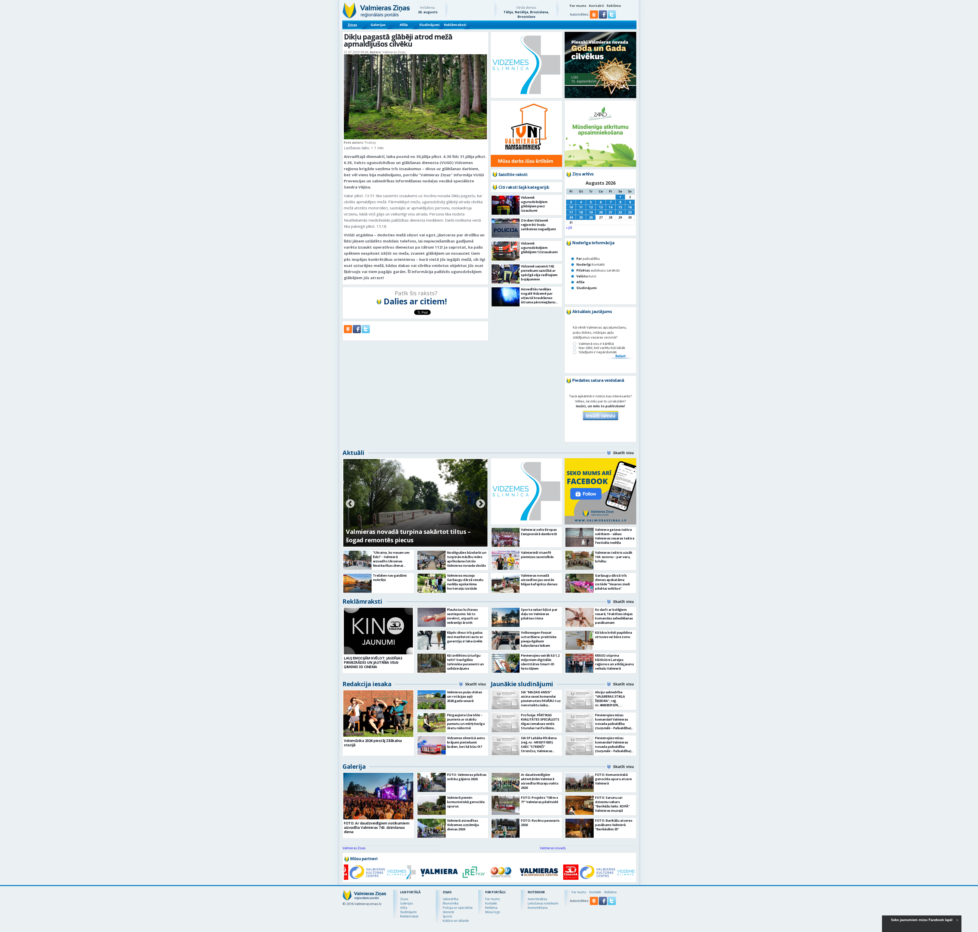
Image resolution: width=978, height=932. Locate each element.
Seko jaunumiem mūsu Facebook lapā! (922, 920)
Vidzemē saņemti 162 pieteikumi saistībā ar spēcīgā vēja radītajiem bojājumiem (539, 272)
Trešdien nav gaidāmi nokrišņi (390, 577)
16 (630, 207)
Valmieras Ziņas (354, 848)
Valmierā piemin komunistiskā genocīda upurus (466, 801)
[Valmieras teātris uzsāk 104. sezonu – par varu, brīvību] (579, 560)
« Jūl (569, 227)
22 (620, 212)
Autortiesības (537, 899)
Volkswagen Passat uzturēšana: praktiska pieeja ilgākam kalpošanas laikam (538, 639)
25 (581, 217)
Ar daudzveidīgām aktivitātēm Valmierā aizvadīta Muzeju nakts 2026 (539, 781)
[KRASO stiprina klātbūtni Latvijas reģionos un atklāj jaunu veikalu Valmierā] (579, 663)
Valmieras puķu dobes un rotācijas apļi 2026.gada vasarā (464, 696)
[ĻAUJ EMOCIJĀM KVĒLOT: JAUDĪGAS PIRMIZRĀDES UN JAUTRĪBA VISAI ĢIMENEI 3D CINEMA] (378, 631)
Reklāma (614, 5)
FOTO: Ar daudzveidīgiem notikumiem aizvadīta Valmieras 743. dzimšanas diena (376, 827)
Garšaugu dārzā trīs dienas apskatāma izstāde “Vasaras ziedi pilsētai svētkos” (612, 582)
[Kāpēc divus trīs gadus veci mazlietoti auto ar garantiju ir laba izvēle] (431, 640)
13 (601, 207)
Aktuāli (353, 452)
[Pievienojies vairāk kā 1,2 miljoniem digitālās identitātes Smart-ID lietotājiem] (506, 663)
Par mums (578, 5)
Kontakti (596, 5)
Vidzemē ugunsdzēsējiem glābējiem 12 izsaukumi (539, 247)
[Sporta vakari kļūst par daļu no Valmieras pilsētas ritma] (506, 617)
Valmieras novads (553, 848)
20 (601, 212)
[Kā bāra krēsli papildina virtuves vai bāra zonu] (579, 640)
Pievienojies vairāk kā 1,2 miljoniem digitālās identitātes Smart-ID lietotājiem (540, 662)
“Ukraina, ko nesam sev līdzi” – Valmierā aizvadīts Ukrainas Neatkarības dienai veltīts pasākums (391, 561)
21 (610, 212)
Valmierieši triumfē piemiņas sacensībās (537, 554)
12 (591, 207)
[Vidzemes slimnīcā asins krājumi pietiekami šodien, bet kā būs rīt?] (431, 745)
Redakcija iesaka (367, 684)
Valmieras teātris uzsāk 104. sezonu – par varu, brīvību (613, 556)
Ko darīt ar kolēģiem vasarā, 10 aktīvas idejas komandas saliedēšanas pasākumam (614, 616)
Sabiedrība (450, 899)
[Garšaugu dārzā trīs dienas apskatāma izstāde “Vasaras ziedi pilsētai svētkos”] (579, 583)
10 (571, 207)
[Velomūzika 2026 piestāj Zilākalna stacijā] (378, 714)
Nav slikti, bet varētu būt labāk (602, 348)
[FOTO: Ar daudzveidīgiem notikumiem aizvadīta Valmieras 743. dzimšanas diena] (378, 796)
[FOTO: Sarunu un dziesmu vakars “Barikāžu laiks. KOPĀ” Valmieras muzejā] (579, 805)
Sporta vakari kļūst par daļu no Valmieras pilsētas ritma (539, 613)
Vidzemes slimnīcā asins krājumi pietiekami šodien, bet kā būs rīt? (466, 742)
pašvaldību (588, 258)
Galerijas (378, 24)
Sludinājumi (429, 24)
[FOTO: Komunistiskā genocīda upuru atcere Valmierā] (579, 782)
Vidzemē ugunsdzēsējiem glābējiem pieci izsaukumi (534, 204)
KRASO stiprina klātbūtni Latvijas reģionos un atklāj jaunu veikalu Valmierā (614, 662)
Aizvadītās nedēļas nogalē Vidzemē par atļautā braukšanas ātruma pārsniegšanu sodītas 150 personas (538, 298)
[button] (603, 17)
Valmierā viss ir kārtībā (596, 344)
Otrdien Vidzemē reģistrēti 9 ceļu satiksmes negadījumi (538, 224)
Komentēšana (538, 908)
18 (581, 212)
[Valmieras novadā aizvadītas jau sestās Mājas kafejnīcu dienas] (506, 583)
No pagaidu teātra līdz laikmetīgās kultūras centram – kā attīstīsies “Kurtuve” (410, 535)
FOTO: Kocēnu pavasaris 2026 (540, 822)
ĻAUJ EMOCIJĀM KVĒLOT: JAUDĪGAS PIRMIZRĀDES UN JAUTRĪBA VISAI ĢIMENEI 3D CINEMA (373, 662)
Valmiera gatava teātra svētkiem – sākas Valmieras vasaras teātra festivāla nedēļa (614, 536)
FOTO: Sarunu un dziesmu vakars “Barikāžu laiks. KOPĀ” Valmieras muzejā (612, 804)
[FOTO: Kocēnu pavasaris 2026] (506, 828)
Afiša (404, 24)
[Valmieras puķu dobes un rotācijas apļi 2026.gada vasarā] (431, 700)
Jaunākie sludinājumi (522, 684)
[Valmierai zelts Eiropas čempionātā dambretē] (506, 537)
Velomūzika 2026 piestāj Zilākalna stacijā (373, 742)
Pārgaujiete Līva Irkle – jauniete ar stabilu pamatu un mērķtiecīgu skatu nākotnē (466, 721)
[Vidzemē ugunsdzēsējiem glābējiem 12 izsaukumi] (506, 251)
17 (571, 212)
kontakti (590, 264)
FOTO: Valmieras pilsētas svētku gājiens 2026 (466, 776)
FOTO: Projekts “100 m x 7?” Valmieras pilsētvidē (539, 799)
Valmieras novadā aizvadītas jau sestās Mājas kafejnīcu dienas (539, 579)
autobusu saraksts (598, 270)
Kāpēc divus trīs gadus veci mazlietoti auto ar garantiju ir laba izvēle (465, 636)
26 (591, 217)
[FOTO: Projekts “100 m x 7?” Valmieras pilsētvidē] (506, 805)
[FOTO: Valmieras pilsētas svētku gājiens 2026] (431, 782)
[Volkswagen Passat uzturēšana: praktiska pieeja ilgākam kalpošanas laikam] (506, 640)
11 (581, 207)
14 (610, 207)
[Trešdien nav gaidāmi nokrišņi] (357, 583)
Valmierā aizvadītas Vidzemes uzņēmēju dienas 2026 (463, 824)
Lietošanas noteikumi (543, 903)
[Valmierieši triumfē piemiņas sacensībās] (506, 560)
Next (481, 504)
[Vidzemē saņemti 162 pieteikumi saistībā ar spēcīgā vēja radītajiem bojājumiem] (506, 274)
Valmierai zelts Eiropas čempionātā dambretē (539, 531)
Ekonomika (450, 903)
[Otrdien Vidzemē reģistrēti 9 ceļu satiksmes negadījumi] (506, 228)
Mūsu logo (492, 912)
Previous (350, 504)
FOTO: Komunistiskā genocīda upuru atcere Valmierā (613, 779)
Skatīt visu (623, 452)
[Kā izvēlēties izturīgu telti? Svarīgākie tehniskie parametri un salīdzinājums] (431, 663)
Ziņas (352, 24)
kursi (586, 276)
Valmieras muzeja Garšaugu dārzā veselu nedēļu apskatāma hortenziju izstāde (465, 582)
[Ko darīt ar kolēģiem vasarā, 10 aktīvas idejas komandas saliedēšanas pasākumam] (579, 617)
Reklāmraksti (455, 24)
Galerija (354, 766)
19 (591, 212)
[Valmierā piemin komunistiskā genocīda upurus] (431, 805)
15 (620, 207)
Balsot (620, 356)
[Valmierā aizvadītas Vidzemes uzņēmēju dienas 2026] (431, 828)
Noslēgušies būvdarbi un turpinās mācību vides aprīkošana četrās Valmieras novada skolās (466, 559)
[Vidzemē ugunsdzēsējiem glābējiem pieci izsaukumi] (506, 205)
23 (630, 212)
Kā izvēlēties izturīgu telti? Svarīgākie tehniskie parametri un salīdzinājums (465, 662)
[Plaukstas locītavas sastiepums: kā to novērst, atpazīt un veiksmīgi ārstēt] (431, 617)
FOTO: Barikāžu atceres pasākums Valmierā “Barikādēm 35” (613, 824)
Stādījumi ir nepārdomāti (598, 352)
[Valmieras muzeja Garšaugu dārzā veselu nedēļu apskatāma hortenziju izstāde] (431, 583)
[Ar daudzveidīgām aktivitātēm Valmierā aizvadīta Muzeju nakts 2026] (506, 782)
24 (571, 217)
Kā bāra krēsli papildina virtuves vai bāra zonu (613, 634)
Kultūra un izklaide (456, 921)
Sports (447, 916)
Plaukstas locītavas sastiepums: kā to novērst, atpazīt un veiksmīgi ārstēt (462, 616)
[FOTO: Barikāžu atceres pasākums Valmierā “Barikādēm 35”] (579, 828)
